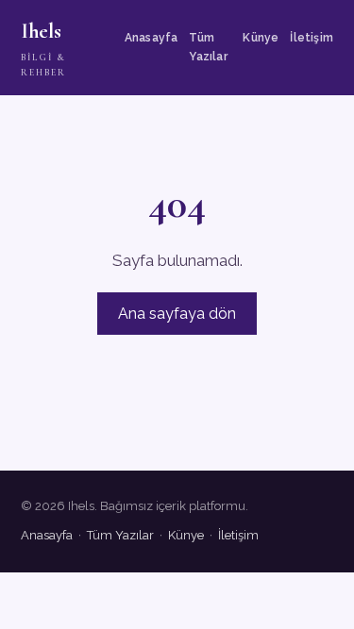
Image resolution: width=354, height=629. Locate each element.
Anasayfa (151, 37)
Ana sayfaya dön (177, 314)
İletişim (311, 37)
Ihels (43, 48)
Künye (260, 37)
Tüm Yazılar (208, 46)
